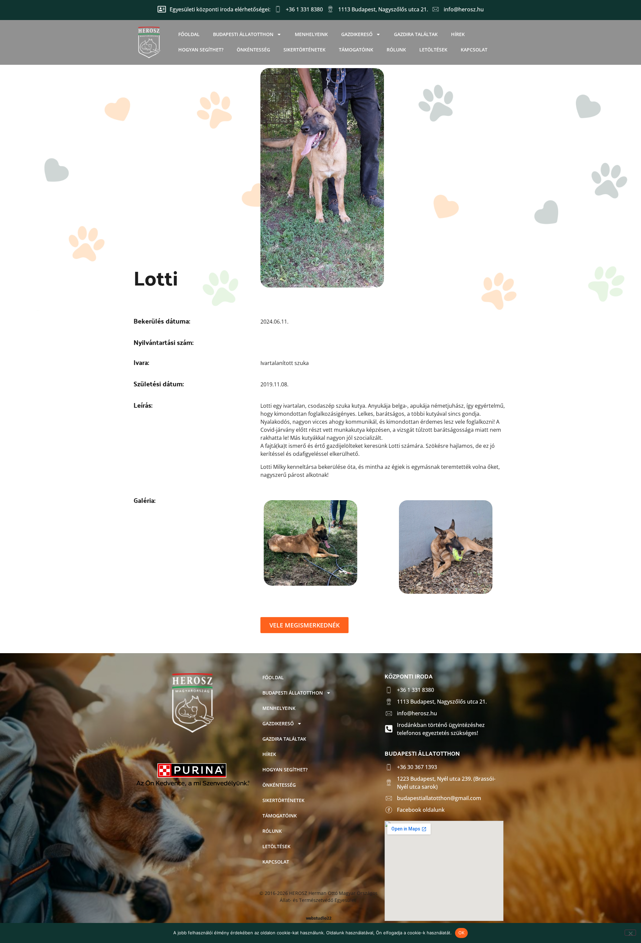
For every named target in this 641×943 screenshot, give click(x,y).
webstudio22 (319, 918)
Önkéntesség (253, 49)
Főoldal (189, 34)
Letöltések (433, 49)
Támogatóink (356, 49)
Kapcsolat (474, 49)
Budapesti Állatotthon (243, 34)
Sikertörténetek (304, 49)
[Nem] (630, 933)
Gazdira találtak (416, 34)
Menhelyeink (311, 34)
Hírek (458, 34)
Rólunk (396, 49)
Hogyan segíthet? (200, 49)
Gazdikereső (357, 34)
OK (461, 932)
